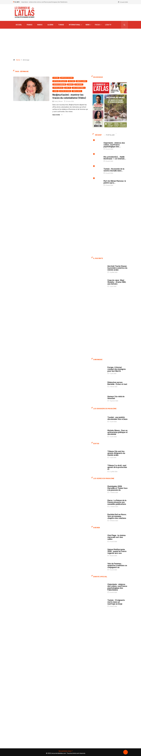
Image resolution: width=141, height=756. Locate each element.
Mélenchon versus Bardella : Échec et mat (117, 383)
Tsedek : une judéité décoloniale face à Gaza (117, 418)
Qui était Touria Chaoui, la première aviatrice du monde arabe (117, 268)
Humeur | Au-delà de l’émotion (115, 397)
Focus (97, 25)
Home (18, 60)
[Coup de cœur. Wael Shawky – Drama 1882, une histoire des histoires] (98, 282)
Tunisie (61, 25)
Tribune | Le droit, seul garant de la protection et (117, 467)
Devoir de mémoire (59, 84)
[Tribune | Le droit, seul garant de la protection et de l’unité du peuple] (98, 467)
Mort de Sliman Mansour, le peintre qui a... (115, 182)
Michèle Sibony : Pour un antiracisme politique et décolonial (117, 432)
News (88, 25)
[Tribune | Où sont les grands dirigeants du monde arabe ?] (98, 453)
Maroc (40, 25)
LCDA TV (108, 25)
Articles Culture (67, 78)
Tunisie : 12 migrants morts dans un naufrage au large (116, 602)
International (74, 25)
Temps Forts (77, 91)
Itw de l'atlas (58, 87)
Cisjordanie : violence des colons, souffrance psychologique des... (114, 145)
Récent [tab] (98, 135)
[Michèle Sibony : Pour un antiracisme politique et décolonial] (98, 432)
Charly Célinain (58, 101)
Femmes (110, 428)
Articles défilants (59, 81)
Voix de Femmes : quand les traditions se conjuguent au (117, 565)
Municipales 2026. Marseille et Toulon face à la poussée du (117, 488)
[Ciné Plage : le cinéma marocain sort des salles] (98, 537)
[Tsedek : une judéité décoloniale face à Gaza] (98, 418)
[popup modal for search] (124, 25)
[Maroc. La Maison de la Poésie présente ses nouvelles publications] (98, 502)
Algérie (50, 25)
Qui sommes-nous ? (66, 751)
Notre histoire (65, 91)
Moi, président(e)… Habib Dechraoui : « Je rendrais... (115, 158)
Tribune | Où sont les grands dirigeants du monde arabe (116, 453)
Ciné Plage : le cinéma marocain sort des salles (116, 537)
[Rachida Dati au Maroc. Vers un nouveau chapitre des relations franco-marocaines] (98, 516)
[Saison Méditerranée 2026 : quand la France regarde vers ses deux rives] (98, 551)
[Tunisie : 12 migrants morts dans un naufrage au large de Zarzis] (98, 602)
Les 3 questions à (78, 87)
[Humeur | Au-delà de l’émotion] (98, 397)
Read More (56, 115)
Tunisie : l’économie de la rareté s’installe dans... (114, 170)
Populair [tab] (110, 135)
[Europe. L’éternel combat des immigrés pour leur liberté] (98, 369)
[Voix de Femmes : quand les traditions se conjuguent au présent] (98, 565)
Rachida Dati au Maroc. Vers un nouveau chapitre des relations (117, 516)
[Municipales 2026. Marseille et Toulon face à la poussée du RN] (98, 488)
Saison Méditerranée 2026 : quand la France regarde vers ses (116, 551)
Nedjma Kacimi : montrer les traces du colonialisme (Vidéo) (69, 96)
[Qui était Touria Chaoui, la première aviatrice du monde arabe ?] (98, 268)
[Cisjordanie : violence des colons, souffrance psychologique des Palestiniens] (98, 586)
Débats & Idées (81, 81)
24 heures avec (112, 512)
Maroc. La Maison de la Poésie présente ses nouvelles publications (116, 502)
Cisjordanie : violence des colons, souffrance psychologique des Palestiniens (44, 2)
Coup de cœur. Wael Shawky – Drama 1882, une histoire (116, 282)
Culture (71, 81)
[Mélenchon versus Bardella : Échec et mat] (98, 383)
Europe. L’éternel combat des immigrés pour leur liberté (116, 369)
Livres (55, 91)
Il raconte (78, 84)
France (29, 25)
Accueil (19, 25)
